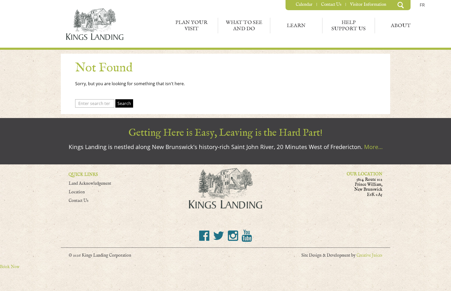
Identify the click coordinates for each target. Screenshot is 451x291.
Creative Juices (369, 255)
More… (373, 147)
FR (422, 5)
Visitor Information (368, 4)
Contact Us (331, 4)
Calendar (304, 4)
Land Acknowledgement (90, 183)
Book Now (10, 266)
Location (77, 192)
